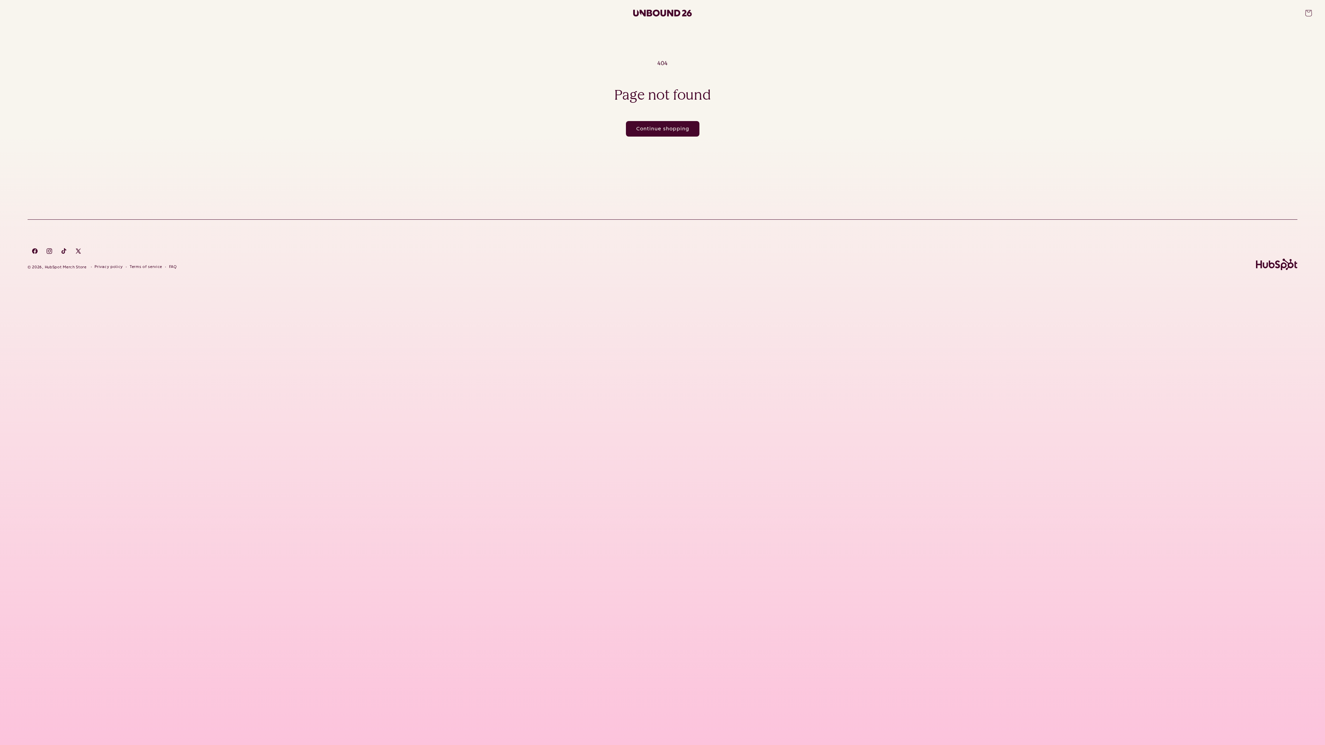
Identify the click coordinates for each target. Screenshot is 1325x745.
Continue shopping (662, 129)
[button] (1308, 13)
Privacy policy (109, 267)
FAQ (173, 267)
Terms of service (146, 267)
